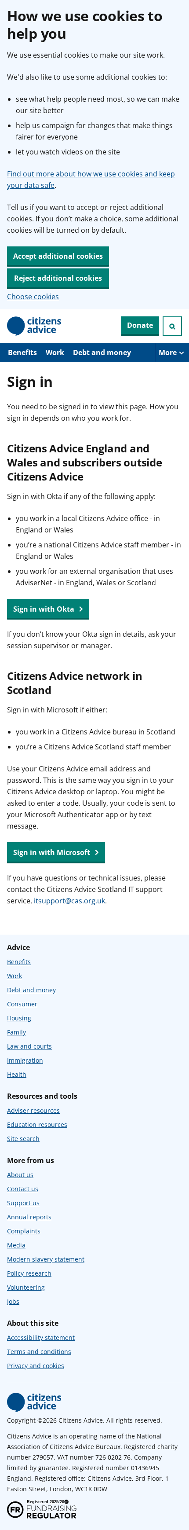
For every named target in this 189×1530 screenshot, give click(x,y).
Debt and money (102, 352)
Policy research (29, 1273)
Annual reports (29, 1217)
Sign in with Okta (44, 609)
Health (16, 1074)
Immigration (25, 1060)
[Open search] (172, 326)
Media (16, 1245)
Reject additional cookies (58, 278)
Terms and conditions (39, 1351)
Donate (140, 325)
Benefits (22, 352)
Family (16, 1032)
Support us (23, 1203)
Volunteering (26, 1287)
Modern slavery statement (45, 1259)
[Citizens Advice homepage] (34, 1402)
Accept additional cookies (58, 256)
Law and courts (29, 1046)
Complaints (23, 1231)
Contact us (22, 1189)
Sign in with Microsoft (52, 852)
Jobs (13, 1301)
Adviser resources (33, 1110)
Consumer (22, 1004)
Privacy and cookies (35, 1365)
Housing (19, 1018)
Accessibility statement (41, 1337)
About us (20, 1174)
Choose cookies (33, 296)
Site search (23, 1138)
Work (55, 352)
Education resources (37, 1124)
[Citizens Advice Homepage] (34, 326)
